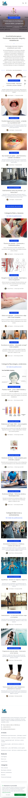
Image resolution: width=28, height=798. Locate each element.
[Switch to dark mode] (23, 3)
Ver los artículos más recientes (14, 206)
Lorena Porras (4, 761)
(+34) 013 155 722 (6, 727)
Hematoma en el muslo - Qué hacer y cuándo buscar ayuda (14, 750)
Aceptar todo (20, 794)
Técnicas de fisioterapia (6, 777)
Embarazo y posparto (14, 17)
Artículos (3, 732)
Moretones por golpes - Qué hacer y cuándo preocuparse (13, 737)
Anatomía (3, 774)
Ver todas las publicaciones (14, 216)
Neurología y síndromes (14, 80)
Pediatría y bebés (14, 118)
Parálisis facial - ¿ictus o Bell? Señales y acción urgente (13, 747)
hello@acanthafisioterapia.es (9, 729)
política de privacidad (6, 792)
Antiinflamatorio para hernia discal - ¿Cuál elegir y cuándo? (13, 735)
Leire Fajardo (4, 756)
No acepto (8, 794)
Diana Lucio (3, 759)
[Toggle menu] (25, 3)
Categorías (4, 765)
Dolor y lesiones (14, 152)
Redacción (4, 754)
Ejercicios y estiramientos (14, 187)
